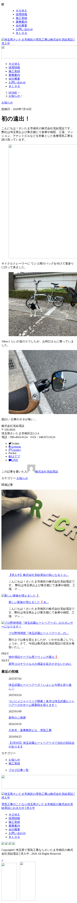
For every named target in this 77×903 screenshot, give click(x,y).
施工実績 (21, 18)
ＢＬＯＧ (21, 33)
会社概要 (21, 25)
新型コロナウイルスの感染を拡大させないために (40, 663)
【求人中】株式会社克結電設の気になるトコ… (39, 574)
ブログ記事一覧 (19, 770)
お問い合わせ (24, 29)
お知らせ (22, 478)
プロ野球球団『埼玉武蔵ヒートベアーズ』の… (39, 633)
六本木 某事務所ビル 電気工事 (30, 730)
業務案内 (21, 21)
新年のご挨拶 (17, 717)
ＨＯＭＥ (21, 10)
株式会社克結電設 (46, 471)
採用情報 (21, 14)
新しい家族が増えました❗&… (29, 602)
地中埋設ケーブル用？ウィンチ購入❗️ (33, 656)
